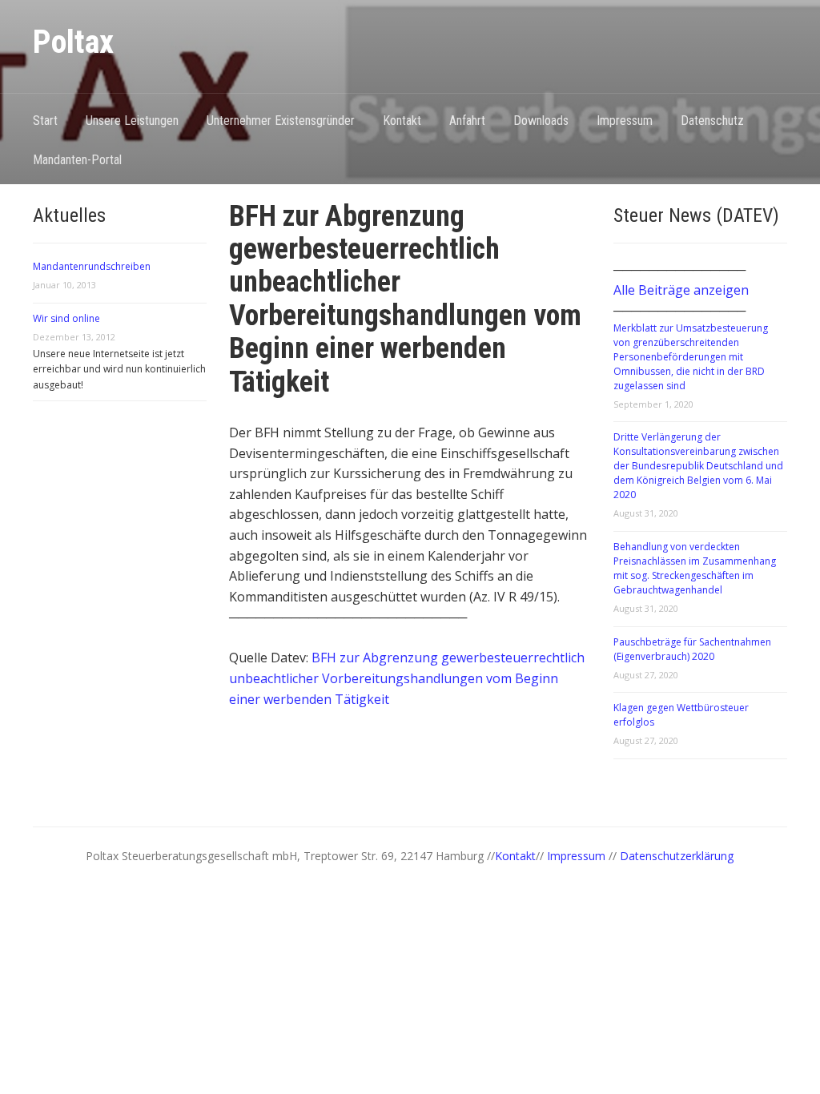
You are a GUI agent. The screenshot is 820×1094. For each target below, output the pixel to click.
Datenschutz (712, 120)
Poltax (73, 42)
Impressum (625, 120)
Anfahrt (467, 120)
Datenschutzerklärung (677, 855)
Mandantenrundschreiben (92, 266)
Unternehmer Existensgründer (281, 120)
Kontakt (402, 120)
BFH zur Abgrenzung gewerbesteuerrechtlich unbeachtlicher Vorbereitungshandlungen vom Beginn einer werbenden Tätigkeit (407, 678)
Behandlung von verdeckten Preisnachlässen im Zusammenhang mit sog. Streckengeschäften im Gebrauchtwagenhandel (694, 568)
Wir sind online (66, 318)
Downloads (541, 120)
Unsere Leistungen (132, 120)
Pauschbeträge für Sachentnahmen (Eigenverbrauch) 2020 (692, 649)
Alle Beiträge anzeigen (681, 290)
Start (45, 120)
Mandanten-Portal (77, 159)
